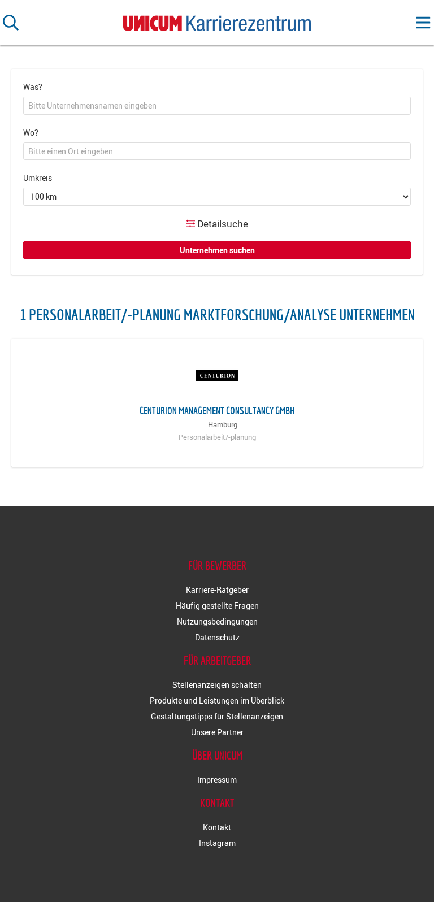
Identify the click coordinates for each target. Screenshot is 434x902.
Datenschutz (217, 637)
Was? (32, 86)
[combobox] (217, 106)
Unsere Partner (217, 732)
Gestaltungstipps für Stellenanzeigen (217, 716)
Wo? (30, 132)
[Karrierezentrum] (217, 20)
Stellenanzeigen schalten (217, 684)
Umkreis (37, 177)
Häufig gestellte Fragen (217, 605)
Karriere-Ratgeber (217, 589)
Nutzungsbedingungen (217, 621)
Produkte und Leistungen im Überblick (217, 700)
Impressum (217, 779)
